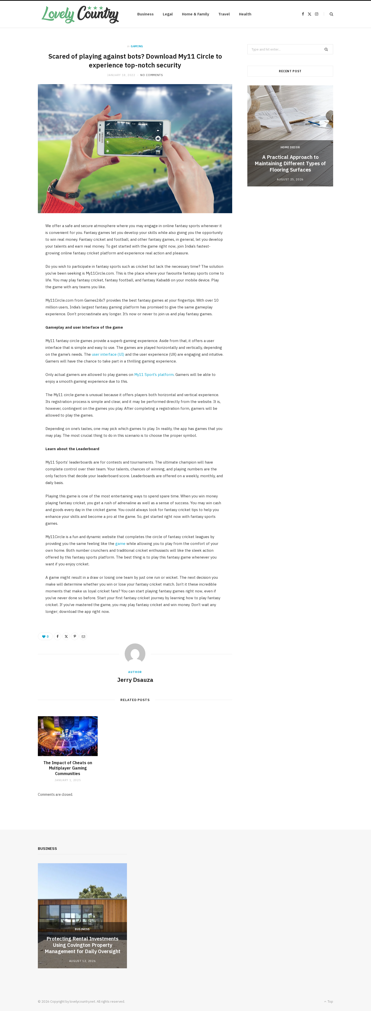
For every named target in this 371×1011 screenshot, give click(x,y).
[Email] (83, 636)
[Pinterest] (74, 636)
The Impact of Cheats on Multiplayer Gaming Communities (67, 768)
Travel (224, 14)
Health (245, 14)
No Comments (151, 75)
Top (330, 1001)
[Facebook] (57, 636)
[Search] (328, 14)
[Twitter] (66, 636)
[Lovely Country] (79, 14)
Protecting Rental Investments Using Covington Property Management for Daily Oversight (82, 945)
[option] (290, 135)
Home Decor (290, 147)
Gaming (137, 46)
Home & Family (195, 14)
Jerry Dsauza (135, 679)
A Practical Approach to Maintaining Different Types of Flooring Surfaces (290, 163)
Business (145, 14)
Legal (168, 14)
